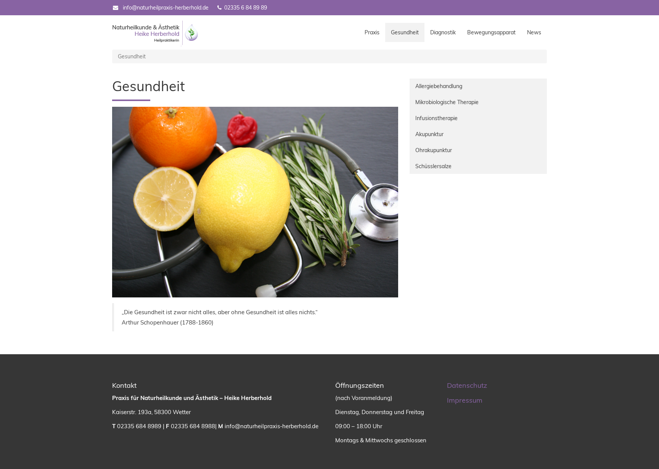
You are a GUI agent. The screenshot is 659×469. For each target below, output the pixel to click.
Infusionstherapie (436, 118)
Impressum (464, 400)
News (534, 32)
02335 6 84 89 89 (245, 7)
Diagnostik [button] (443, 32)
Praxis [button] (372, 32)
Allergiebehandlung (438, 86)
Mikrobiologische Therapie (447, 102)
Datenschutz (467, 385)
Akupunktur (429, 134)
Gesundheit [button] (407, 32)
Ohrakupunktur (433, 150)
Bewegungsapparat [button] (491, 32)
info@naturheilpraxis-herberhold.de (166, 7)
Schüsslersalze (433, 166)
